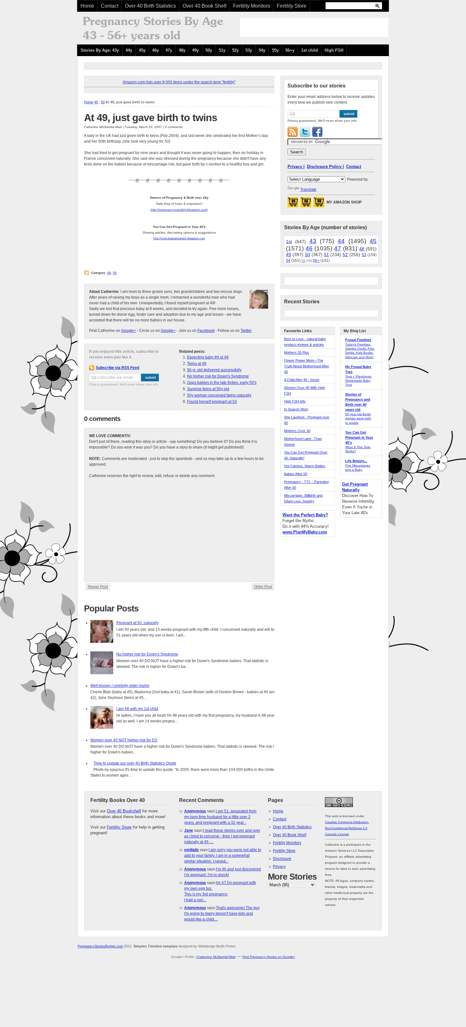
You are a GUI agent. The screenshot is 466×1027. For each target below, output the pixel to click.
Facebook (206, 330)
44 (341, 241)
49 (96, 102)
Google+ (128, 330)
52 (345, 254)
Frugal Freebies (358, 340)
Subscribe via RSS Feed (117, 367)
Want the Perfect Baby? (305, 515)
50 (103, 102)
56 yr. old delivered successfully (214, 370)
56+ (316, 260)
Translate (308, 189)
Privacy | (296, 166)
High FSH (334, 50)
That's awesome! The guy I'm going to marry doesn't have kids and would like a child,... (222, 913)
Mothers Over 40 (297, 431)
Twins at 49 (196, 363)
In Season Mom (296, 409)
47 (337, 248)
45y (142, 50)
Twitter (246, 330)
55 (303, 260)
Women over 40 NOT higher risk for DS (123, 740)
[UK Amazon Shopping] (319, 204)
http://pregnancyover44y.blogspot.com (179, 209)
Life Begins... (356, 461)
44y (129, 50)
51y (222, 50)
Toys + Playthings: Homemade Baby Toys (358, 380)
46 (309, 248)
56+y (289, 50)
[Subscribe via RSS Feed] (293, 132)
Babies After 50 (295, 474)
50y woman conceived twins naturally (219, 395)
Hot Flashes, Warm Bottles (304, 466)
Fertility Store (292, 6)
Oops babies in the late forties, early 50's (221, 382)
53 (364, 255)
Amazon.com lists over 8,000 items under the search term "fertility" (179, 82)
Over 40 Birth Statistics (150, 6)
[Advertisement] (314, 27)
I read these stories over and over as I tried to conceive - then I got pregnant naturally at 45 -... (222, 836)
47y (168, 50)
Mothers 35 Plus (296, 352)
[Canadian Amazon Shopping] (306, 204)
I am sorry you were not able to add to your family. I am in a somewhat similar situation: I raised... (222, 855)
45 (373, 241)
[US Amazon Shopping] (293, 204)
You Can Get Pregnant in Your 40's (359, 437)
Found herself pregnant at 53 (212, 401)
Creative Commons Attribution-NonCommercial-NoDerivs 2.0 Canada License (347, 828)
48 (361, 248)
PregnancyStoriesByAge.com (100, 946)
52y (235, 50)
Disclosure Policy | (325, 166)
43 (312, 241)
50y (208, 50)
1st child (309, 50)
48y (182, 50)
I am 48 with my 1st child (137, 709)
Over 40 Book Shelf (204, 6)
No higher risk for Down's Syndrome (218, 376)
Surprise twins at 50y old (208, 389)
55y (275, 50)
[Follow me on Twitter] (305, 132)
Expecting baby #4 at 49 (208, 357)
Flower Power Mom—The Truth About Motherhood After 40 (306, 366)
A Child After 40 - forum (301, 380)
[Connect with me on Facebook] (317, 132)
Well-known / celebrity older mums (119, 685)
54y (262, 50)
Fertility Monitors (251, 6)
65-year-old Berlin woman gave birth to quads (358, 418)
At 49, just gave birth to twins (150, 117)
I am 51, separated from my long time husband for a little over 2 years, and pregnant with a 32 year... (220, 817)
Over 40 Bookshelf (124, 811)
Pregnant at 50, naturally (137, 623)
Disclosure (282, 858)
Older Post (263, 587)
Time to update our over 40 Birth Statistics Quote (135, 763)
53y (248, 50)
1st (289, 241)
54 (288, 260)
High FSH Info (295, 401)
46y (155, 50)
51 (326, 254)
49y (195, 50)
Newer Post (98, 587)
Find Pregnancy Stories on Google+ (269, 957)
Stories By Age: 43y (100, 50)
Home (87, 6)
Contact (109, 6)
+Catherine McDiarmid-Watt (216, 957)
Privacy (279, 866)
